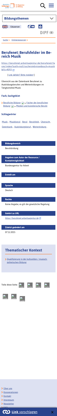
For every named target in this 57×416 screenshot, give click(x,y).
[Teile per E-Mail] (14, 296)
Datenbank (7, 127)
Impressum (9, 400)
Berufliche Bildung (12, 102)
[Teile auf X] (38, 285)
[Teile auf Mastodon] (21, 285)
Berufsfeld (34, 122)
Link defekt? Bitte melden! (21, 75)
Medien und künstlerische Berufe (31, 106)
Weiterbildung (39, 127)
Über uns (8, 388)
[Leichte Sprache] (40, 26)
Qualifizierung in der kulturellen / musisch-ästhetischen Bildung (27, 261)
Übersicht (45, 122)
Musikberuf (15, 122)
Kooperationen (11, 392)
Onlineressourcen (19, 40)
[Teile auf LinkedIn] (5, 296)
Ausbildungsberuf (22, 127)
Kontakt (7, 396)
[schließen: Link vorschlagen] (52, 412)
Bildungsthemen (16, 18)
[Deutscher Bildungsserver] (13, 6)
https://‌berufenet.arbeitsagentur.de (22, 218)
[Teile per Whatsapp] (47, 285)
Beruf (24, 122)
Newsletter (9, 403)
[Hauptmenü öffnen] (51, 5)
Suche (5, 40)
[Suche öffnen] (43, 6)
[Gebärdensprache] (31, 26)
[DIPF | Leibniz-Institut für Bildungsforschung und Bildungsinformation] (47, 32)
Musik (5, 122)
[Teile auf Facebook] (30, 285)
